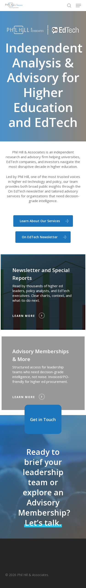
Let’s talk (42, 522)
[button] (78, 5)
